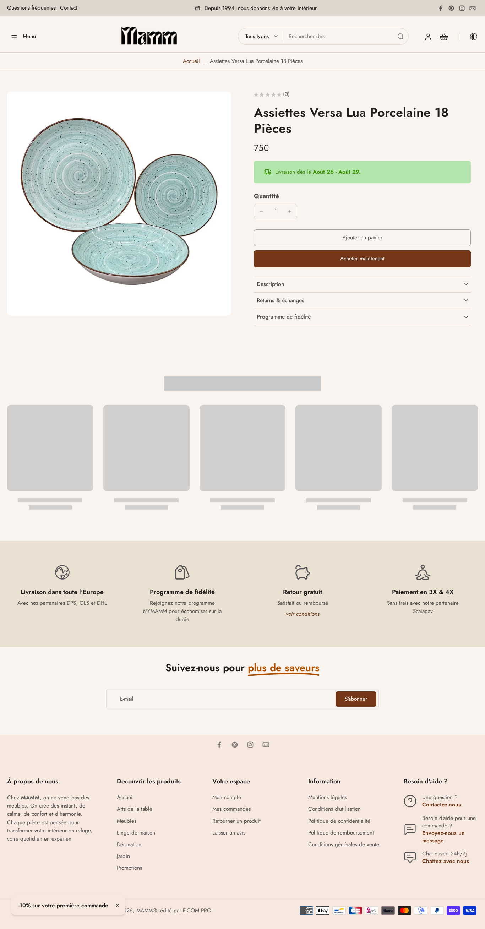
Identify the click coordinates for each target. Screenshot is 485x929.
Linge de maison (136, 833)
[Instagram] (462, 8)
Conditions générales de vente (343, 844)
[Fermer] (117, 906)
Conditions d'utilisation (334, 809)
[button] (362, 237)
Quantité (266, 196)
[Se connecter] (428, 36)
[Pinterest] (451, 8)
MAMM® (146, 910)
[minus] (261, 212)
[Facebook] (440, 8)
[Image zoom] (119, 204)
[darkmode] (468, 36)
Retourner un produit (236, 821)
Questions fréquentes (31, 8)
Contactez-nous (441, 805)
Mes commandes (231, 809)
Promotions (129, 868)
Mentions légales (327, 797)
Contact (68, 8)
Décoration (129, 844)
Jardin (123, 856)
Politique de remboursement (341, 833)
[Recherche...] (400, 36)
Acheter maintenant (362, 258)
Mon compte (226, 797)
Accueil (191, 61)
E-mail (126, 699)
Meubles (126, 821)
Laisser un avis (228, 833)
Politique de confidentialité (339, 821)
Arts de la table (134, 809)
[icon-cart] (443, 36)
